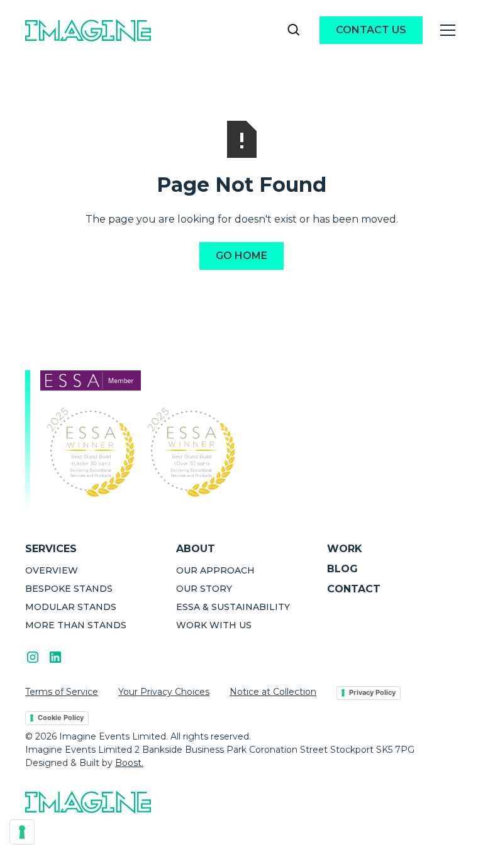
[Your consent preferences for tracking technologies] (22, 832)
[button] (445, 30)
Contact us (371, 30)
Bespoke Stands (69, 588)
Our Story (204, 588)
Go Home (241, 256)
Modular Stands (70, 607)
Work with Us (214, 625)
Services (51, 549)
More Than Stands (75, 625)
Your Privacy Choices (163, 691)
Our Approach (215, 570)
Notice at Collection (273, 691)
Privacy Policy (372, 692)
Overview (51, 570)
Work (344, 549)
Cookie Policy (61, 717)
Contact (353, 589)
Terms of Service (61, 691)
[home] (88, 30)
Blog (342, 569)
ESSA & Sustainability (233, 607)
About (195, 549)
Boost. (129, 762)
